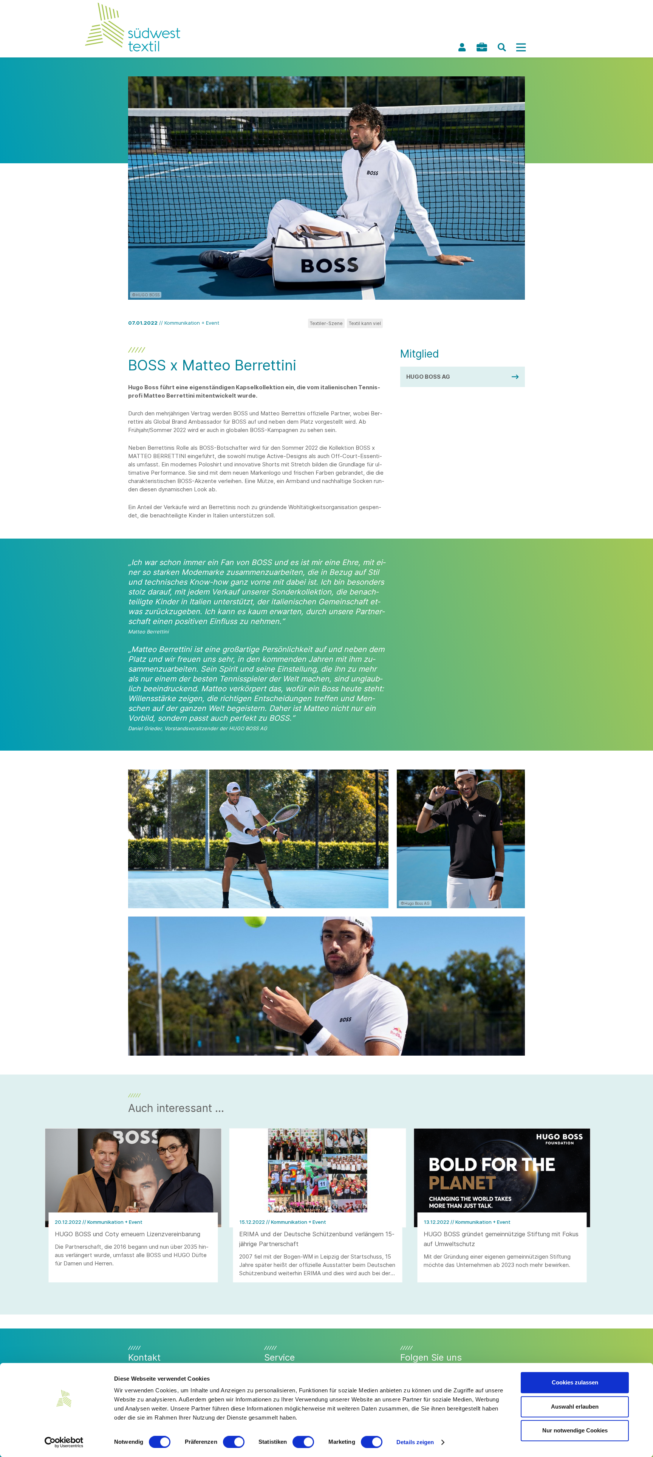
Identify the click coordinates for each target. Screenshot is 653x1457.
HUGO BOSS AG (428, 376)
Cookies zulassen (575, 1382)
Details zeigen (415, 1442)
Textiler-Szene (326, 323)
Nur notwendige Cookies (575, 1430)
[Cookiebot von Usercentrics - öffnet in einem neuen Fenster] (64, 1442)
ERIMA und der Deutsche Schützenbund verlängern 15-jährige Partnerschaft (317, 1239)
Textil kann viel (365, 323)
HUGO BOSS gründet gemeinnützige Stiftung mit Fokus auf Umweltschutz (501, 1239)
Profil (462, 47)
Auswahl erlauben (575, 1406)
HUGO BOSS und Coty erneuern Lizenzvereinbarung (127, 1234)
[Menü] (521, 47)
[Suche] (502, 47)
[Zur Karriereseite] (482, 47)
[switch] (233, 1442)
